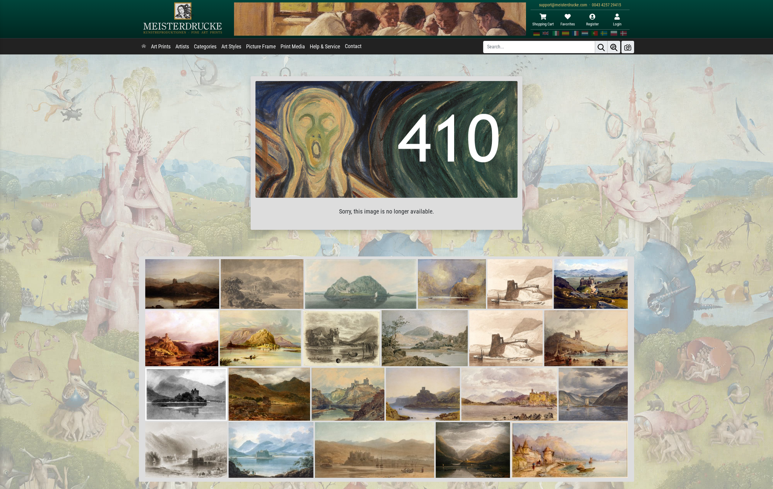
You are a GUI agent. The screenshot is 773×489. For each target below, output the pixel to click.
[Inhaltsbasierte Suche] (614, 47)
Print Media (293, 47)
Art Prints (161, 47)
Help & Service (325, 47)
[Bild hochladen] (627, 47)
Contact (353, 46)
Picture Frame (261, 47)
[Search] (601, 47)
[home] (144, 46)
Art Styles (231, 47)
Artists (182, 47)
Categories (205, 47)
